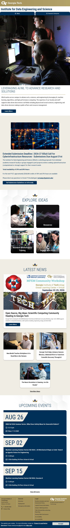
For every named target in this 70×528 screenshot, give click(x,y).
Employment (21, 503)
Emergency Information (24, 506)
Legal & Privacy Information (42, 505)
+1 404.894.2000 (7, 506)
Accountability (38, 519)
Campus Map (6, 509)
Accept (60, 524)
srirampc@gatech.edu (45, 178)
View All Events (35, 492)
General (20, 499)
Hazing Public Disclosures (41, 514)
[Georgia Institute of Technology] (35, 3)
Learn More (9, 111)
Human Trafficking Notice (41, 507)
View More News (35, 391)
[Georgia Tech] (58, 498)
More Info (29, 525)
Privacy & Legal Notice (40, 523)
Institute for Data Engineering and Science (26, 9)
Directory (20, 501)
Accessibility (38, 516)
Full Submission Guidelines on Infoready (19, 183)
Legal (36, 499)
